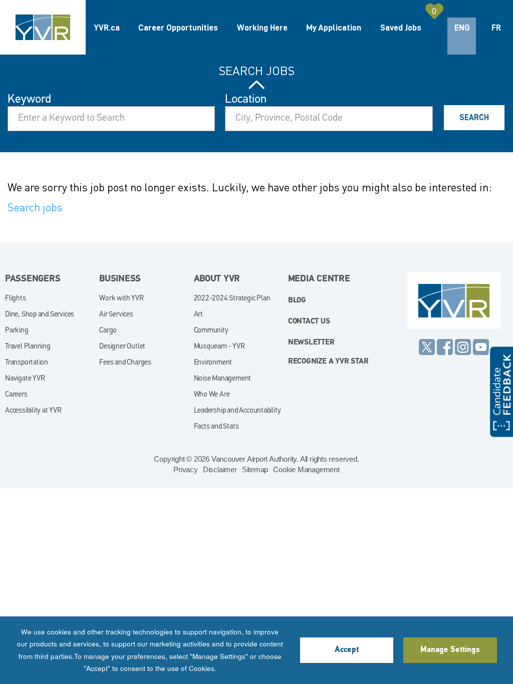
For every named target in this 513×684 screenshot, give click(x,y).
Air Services (116, 314)
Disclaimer (220, 469)
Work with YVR (121, 298)
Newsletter (311, 343)
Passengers (33, 279)
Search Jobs (257, 71)
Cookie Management (306, 469)
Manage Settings (449, 650)
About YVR (217, 279)
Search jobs (35, 207)
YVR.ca (107, 27)
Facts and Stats (216, 427)
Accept (347, 650)
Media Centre (319, 279)
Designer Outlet (122, 347)
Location (246, 99)
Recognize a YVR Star (328, 362)
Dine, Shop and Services (39, 314)
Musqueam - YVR (219, 347)
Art (198, 314)
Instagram (463, 347)
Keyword (29, 99)
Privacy (185, 469)
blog (297, 300)
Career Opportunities (178, 27)
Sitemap (255, 469)
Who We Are (212, 395)
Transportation (26, 363)
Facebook (445, 347)
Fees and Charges (125, 363)
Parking (17, 330)
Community (211, 330)
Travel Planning (28, 347)
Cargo (108, 330)
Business (120, 279)
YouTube (481, 347)
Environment (213, 363)
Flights (15, 298)
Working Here (262, 27)
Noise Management (222, 379)
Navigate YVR (25, 379)
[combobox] (328, 118)
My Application (333, 27)
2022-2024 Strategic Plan (232, 298)
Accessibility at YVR (33, 411)
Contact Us (309, 321)
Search (474, 118)
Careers (16, 395)
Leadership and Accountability (237, 411)
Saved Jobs (400, 27)
